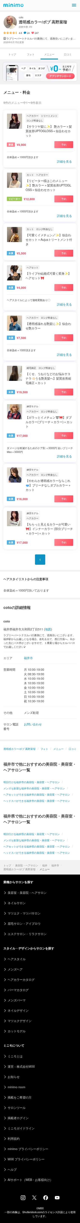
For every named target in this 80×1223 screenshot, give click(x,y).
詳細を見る (64, 161)
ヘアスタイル (17, 959)
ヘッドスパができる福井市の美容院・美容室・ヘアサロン (36, 800)
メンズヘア (15, 969)
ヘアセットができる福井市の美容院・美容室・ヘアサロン (36, 794)
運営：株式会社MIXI (21, 1066)
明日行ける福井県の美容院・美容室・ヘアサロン (31, 834)
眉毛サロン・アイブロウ (24, 923)
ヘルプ (12, 1169)
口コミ (68, 54)
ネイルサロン (17, 903)
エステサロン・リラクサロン (27, 934)
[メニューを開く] (74, 5)
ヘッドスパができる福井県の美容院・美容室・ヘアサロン (36, 852)
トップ (7, 865)
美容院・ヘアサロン (26, 865)
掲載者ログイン (18, 1118)
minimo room (16, 1087)
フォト (31, 54)
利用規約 (14, 1138)
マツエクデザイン (20, 1021)
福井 (44, 865)
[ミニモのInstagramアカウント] (23, 1199)
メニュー (58, 749)
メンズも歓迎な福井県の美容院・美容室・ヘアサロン (34, 840)
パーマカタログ (18, 990)
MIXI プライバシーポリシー (26, 1159)
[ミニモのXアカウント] (34, 1198)
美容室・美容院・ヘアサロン (27, 892)
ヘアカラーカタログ (21, 979)
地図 (48, 629)
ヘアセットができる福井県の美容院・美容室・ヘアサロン (36, 846)
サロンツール (17, 1107)
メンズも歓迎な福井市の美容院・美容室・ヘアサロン (34, 788)
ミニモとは (15, 1056)
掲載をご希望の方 (20, 1097)
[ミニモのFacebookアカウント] (45, 1199)
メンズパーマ (17, 1000)
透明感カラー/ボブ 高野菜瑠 (19, 869)
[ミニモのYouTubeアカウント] (57, 1198)
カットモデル (17, 1031)
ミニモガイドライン (21, 1128)
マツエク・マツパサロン (24, 913)
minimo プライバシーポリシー (28, 1149)
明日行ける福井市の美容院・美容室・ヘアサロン (31, 782)
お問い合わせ (33, 724)
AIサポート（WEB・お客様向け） (30, 1180)
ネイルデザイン (18, 1010)
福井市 (55, 865)
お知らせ (14, 1077)
